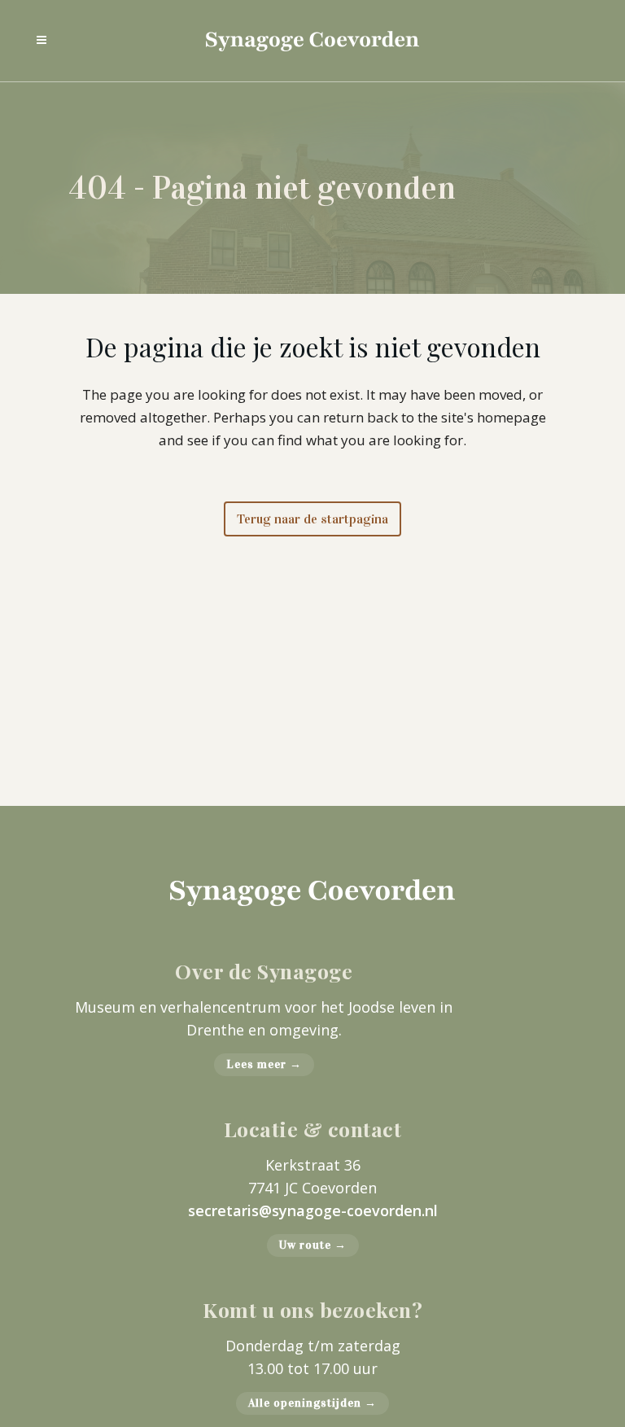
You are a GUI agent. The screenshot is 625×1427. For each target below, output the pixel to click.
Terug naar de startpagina (312, 519)
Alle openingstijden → (312, 1403)
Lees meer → (264, 1064)
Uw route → (313, 1245)
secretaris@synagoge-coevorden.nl (313, 1210)
